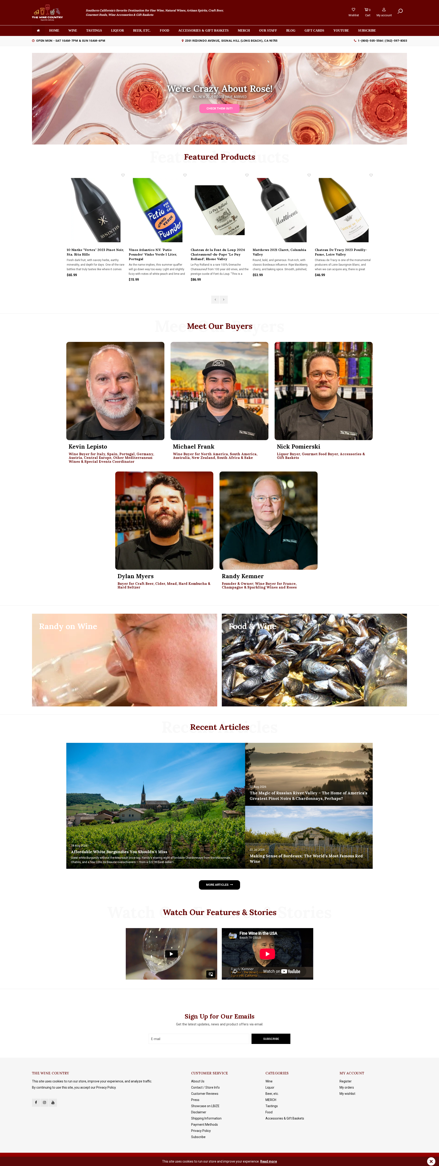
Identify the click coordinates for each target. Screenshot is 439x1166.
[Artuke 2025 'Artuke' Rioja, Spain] (343, 210)
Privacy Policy (201, 1131)
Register (346, 1081)
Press (195, 1100)
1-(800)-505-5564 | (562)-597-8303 (382, 40)
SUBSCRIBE (367, 30)
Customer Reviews (204, 1093)
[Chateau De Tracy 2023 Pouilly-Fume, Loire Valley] (282, 210)
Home (54, 30)
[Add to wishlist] (122, 175)
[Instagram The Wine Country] (44, 1103)
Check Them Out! (219, 108)
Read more (268, 1161)
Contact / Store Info (205, 1087)
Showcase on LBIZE (205, 1106)
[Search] (400, 11)
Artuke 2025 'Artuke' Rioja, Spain (341, 250)
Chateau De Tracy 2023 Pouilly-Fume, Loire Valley (279, 252)
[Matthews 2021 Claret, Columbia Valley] (219, 210)
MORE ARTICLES (217, 884)
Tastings (94, 30)
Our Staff (268, 30)
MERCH (270, 1100)
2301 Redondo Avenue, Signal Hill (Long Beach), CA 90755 (231, 40)
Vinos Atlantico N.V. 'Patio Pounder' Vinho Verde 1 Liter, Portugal (91, 254)
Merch (244, 30)
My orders (347, 1087)
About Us (197, 1081)
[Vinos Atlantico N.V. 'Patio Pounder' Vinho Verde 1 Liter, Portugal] (95, 210)
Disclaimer (198, 1112)
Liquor (117, 30)
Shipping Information (206, 1118)
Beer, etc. (142, 30)
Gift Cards (314, 30)
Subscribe (198, 1137)
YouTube (341, 30)
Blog (290, 30)
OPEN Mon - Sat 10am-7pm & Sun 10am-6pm (70, 40)
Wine (72, 30)
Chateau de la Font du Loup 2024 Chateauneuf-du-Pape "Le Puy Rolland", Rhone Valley (155, 254)
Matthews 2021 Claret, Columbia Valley (217, 252)
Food (164, 30)
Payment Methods (204, 1124)
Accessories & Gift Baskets (203, 30)
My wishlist (347, 1093)
